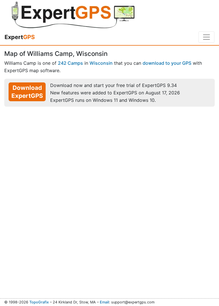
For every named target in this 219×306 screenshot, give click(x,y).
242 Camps (70, 63)
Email (104, 302)
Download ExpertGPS (27, 91)
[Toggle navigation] (206, 37)
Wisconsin (101, 63)
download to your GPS (167, 63)
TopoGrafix (39, 302)
